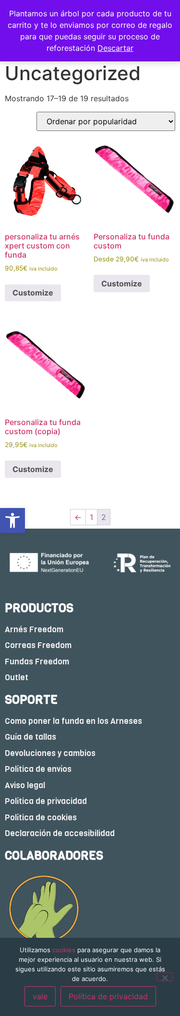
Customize (32, 292)
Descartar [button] (115, 48)
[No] (164, 976)
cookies (63, 950)
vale (40, 996)
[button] (12, 520)
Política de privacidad (108, 996)
